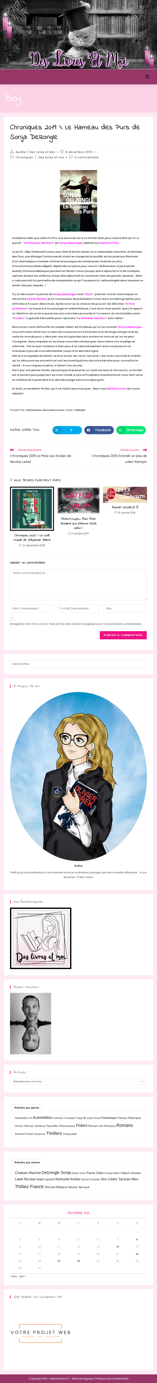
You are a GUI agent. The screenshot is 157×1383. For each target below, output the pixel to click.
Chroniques (24, 157)
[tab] (26, 1107)
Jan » (22, 1276)
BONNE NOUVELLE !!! (125, 507)
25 (58, 1261)
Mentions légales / (83, 1378)
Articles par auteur (27, 1162)
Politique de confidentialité (111, 1378)
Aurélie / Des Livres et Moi (35, 152)
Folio (69, 410)
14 (117, 1246)
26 (78, 1261)
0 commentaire (87, 157)
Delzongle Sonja (53, 410)
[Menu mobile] (147, 76)
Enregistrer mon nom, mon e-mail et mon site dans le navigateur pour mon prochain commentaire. (76, 624)
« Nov (13, 1276)
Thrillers (79, 410)
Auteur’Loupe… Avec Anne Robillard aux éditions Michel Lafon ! (78, 523)
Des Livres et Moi (27, 76)
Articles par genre (26, 1107)
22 (137, 1254)
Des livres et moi (51, 157)
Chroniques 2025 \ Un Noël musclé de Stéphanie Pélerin (32, 537)
